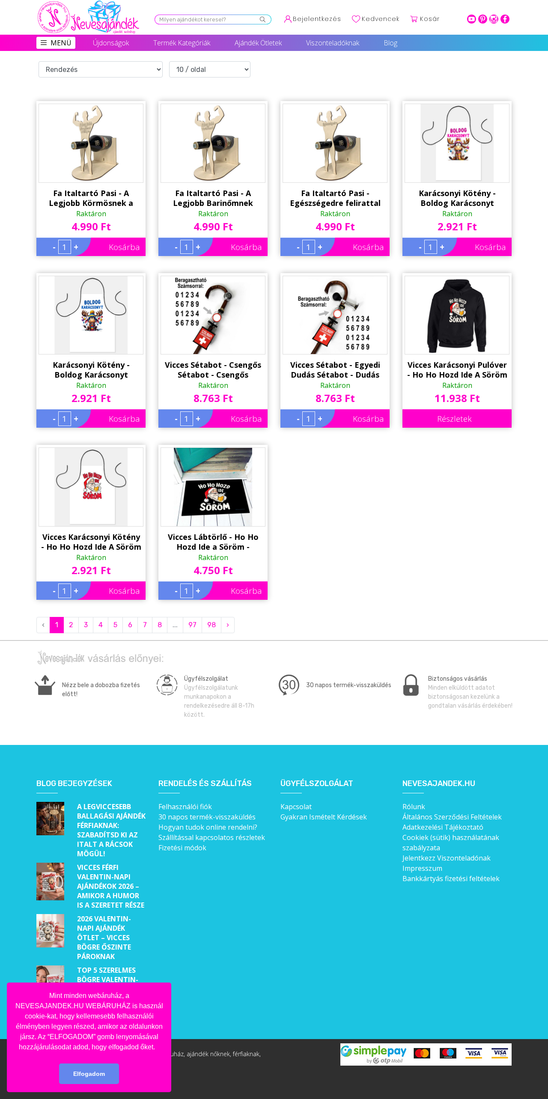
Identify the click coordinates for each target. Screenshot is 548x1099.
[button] (158, 1047)
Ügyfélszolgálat (316, 783)
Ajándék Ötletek (258, 43)
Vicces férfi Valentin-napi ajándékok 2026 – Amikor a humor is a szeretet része (110, 886)
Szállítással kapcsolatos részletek (211, 837)
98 (211, 625)
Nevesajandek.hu (438, 783)
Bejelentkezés (317, 19)
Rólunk (413, 806)
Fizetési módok (182, 847)
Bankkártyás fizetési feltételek (451, 878)
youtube (471, 19)
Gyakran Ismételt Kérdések (323, 817)
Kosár (430, 19)
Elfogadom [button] (89, 1073)
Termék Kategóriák (181, 43)
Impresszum (422, 868)
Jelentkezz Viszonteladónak (446, 858)
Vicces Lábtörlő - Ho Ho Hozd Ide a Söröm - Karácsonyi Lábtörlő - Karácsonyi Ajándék (213, 542)
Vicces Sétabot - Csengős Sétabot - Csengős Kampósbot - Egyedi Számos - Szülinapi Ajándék (213, 370)
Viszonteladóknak (332, 43)
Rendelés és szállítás (205, 783)
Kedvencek (380, 19)
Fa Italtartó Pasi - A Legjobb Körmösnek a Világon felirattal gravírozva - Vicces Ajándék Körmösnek (91, 198)
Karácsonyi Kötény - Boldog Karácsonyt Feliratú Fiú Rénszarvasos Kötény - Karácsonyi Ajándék (91, 370)
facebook (504, 19)
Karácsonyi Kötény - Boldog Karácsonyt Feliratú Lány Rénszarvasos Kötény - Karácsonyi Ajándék (457, 198)
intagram (493, 19)
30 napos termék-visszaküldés (207, 817)
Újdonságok (111, 43)
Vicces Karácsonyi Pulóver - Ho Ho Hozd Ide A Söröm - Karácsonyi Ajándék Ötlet (457, 370)
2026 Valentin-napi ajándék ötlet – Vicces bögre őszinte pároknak (104, 937)
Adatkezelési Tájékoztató (442, 827)
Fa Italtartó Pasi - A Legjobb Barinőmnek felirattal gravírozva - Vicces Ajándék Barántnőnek (213, 198)
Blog (390, 43)
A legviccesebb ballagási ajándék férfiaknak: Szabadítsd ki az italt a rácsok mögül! (111, 830)
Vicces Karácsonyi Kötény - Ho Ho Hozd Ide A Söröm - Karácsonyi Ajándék (91, 542)
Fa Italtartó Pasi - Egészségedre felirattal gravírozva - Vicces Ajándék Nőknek (335, 198)
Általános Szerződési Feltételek (452, 817)
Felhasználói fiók (185, 806)
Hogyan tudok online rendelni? (207, 827)
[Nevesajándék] (89, 3)
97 (192, 625)
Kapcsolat (296, 806)
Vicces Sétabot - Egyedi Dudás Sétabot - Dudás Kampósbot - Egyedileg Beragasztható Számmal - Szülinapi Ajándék (335, 370)
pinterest (482, 19)
